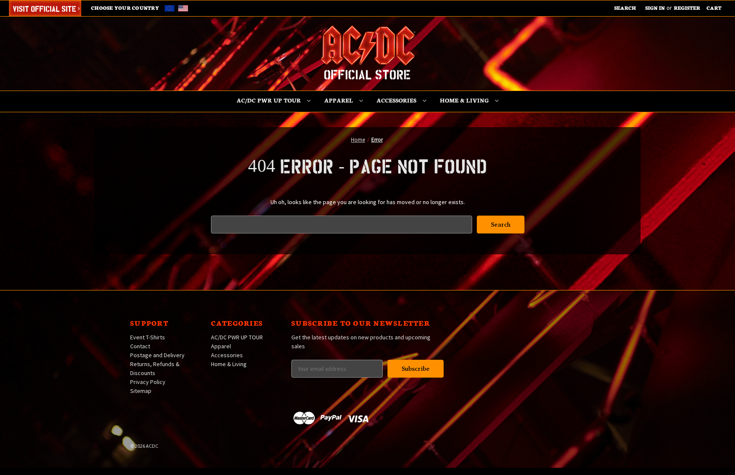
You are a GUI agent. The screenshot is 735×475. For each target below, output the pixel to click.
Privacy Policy (147, 382)
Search (625, 7)
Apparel (339, 100)
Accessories (397, 100)
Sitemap (140, 391)
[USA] (183, 7)
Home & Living (465, 100)
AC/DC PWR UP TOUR (269, 100)
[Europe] (171, 7)
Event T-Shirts (147, 337)
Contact (140, 346)
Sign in (655, 7)
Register (687, 7)
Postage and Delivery (157, 355)
